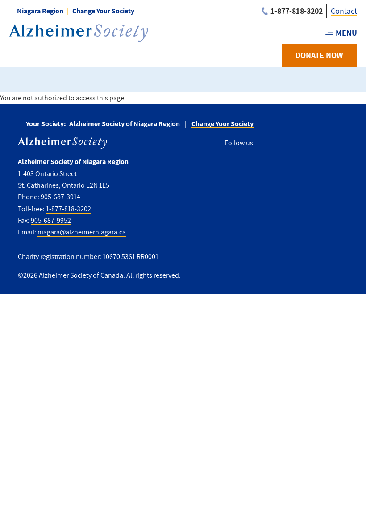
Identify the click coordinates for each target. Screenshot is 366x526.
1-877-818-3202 (68, 209)
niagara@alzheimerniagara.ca (81, 232)
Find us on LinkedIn (342, 143)
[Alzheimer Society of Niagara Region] (78, 33)
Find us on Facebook (265, 143)
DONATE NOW (319, 55)
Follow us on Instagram (302, 143)
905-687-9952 (51, 220)
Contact (344, 11)
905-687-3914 (60, 196)
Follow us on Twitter (282, 143)
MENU (346, 33)
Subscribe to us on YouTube (322, 143)
